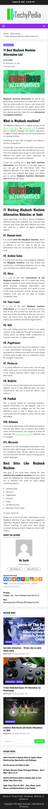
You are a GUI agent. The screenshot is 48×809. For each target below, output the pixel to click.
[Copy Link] (36, 579)
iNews (19, 642)
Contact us (23, 799)
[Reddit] (14, 579)
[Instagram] (32, 579)
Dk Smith (9, 60)
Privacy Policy (17, 796)
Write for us (39, 796)
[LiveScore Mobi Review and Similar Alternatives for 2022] (24, 711)
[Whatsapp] (27, 579)
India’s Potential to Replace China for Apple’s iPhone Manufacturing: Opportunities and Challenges (22, 758)
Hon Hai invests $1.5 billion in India (16, 765)
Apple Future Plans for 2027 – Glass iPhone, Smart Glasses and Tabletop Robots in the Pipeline (22, 786)
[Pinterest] (23, 579)
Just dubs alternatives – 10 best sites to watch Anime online (22, 649)
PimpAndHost (29, 128)
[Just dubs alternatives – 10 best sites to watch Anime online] (24, 631)
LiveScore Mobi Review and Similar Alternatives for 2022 (22, 729)
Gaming (19, 682)
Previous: (21, 594)
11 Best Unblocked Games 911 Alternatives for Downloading (22, 689)
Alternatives (8, 45)
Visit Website (15, 569)
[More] (40, 579)
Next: (21, 601)
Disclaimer (28, 796)
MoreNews (36, 804)
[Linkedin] (19, 579)
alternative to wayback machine (19, 583)
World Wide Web (10, 128)
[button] (3, 26)
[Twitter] (10, 579)
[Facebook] (5, 579)
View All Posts (32, 569)
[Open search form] (44, 26)
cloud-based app (23, 434)
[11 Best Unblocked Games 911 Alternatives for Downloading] (24, 671)
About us (6, 796)
